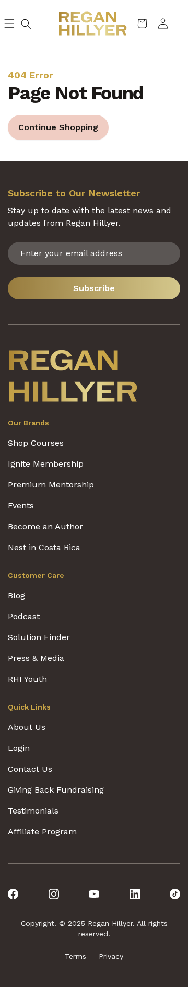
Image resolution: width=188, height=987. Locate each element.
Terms (75, 956)
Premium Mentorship (51, 485)
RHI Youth (27, 679)
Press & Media (36, 658)
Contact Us (30, 769)
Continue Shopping (58, 127)
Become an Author (45, 526)
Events (21, 505)
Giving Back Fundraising (56, 790)
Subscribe (94, 288)
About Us (26, 727)
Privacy (111, 956)
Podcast (24, 616)
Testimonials (33, 811)
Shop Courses (36, 443)
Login (19, 748)
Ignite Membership (46, 464)
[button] (26, 24)
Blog (16, 595)
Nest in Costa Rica (44, 547)
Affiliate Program (42, 832)
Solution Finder (39, 637)
